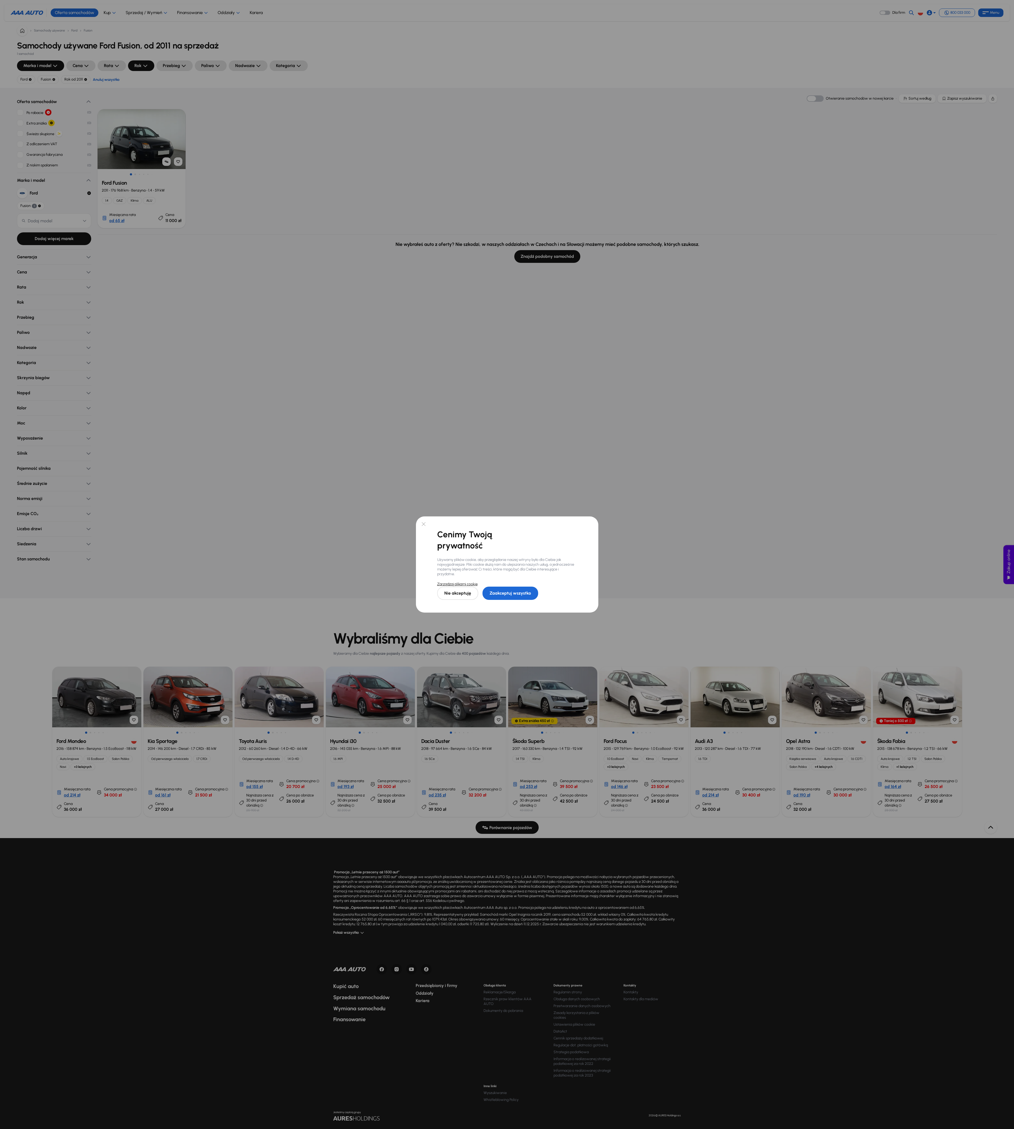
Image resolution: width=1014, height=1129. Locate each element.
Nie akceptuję (457, 593)
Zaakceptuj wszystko (510, 593)
